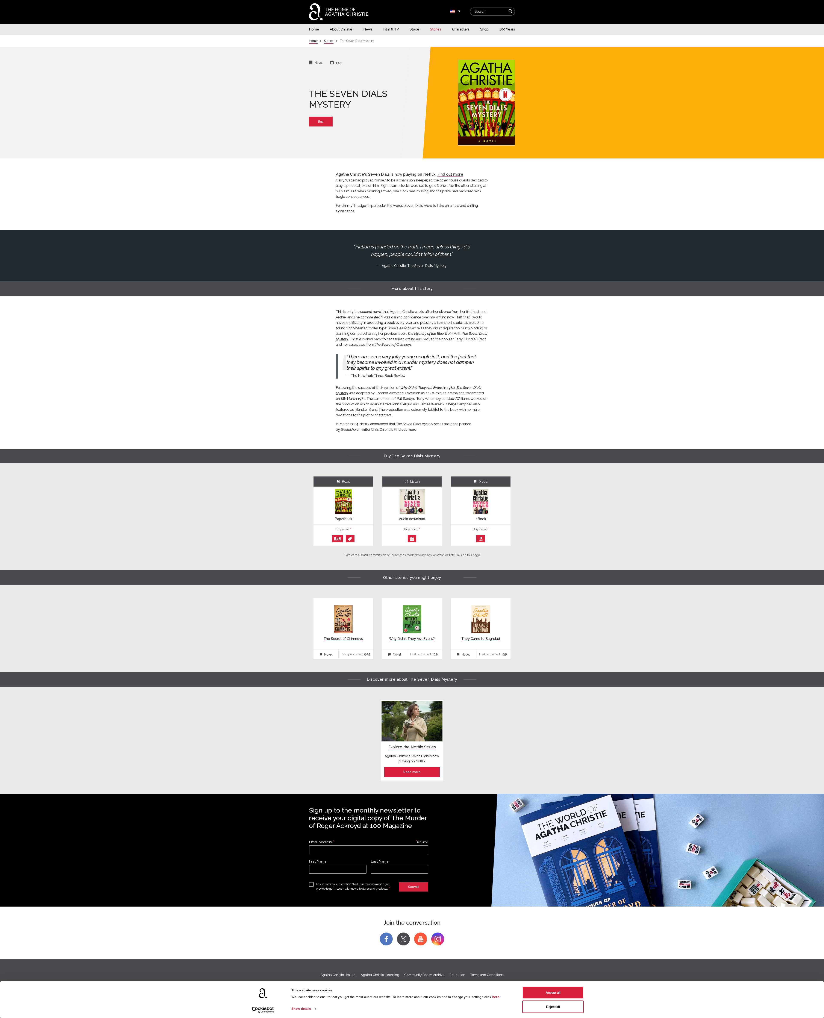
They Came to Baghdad (480, 639)
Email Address (320, 842)
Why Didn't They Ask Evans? (412, 639)
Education (457, 975)
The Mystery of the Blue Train (430, 334)
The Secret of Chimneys (393, 344)
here (495, 997)
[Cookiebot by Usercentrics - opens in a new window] (263, 1009)
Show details (301, 1008)
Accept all (553, 992)
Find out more (450, 174)
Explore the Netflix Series (412, 747)
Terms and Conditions (486, 975)
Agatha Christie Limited (338, 975)
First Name (317, 861)
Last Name (379, 861)
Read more (412, 772)
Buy (321, 121)
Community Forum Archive (424, 975)
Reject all (553, 1006)
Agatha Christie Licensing (380, 975)
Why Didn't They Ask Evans (421, 388)
